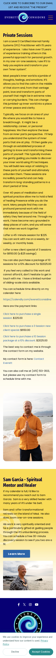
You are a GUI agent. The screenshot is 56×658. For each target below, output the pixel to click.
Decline (15, 652)
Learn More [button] (16, 554)
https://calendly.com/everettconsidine (27, 299)
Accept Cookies (41, 652)
